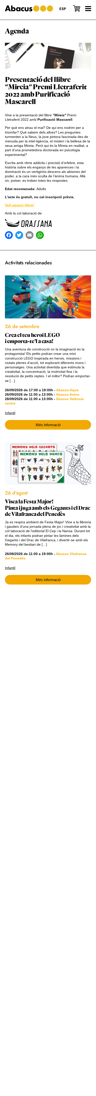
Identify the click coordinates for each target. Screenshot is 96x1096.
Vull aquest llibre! (19, 205)
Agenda (17, 31)
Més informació (48, 425)
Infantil (10, 413)
